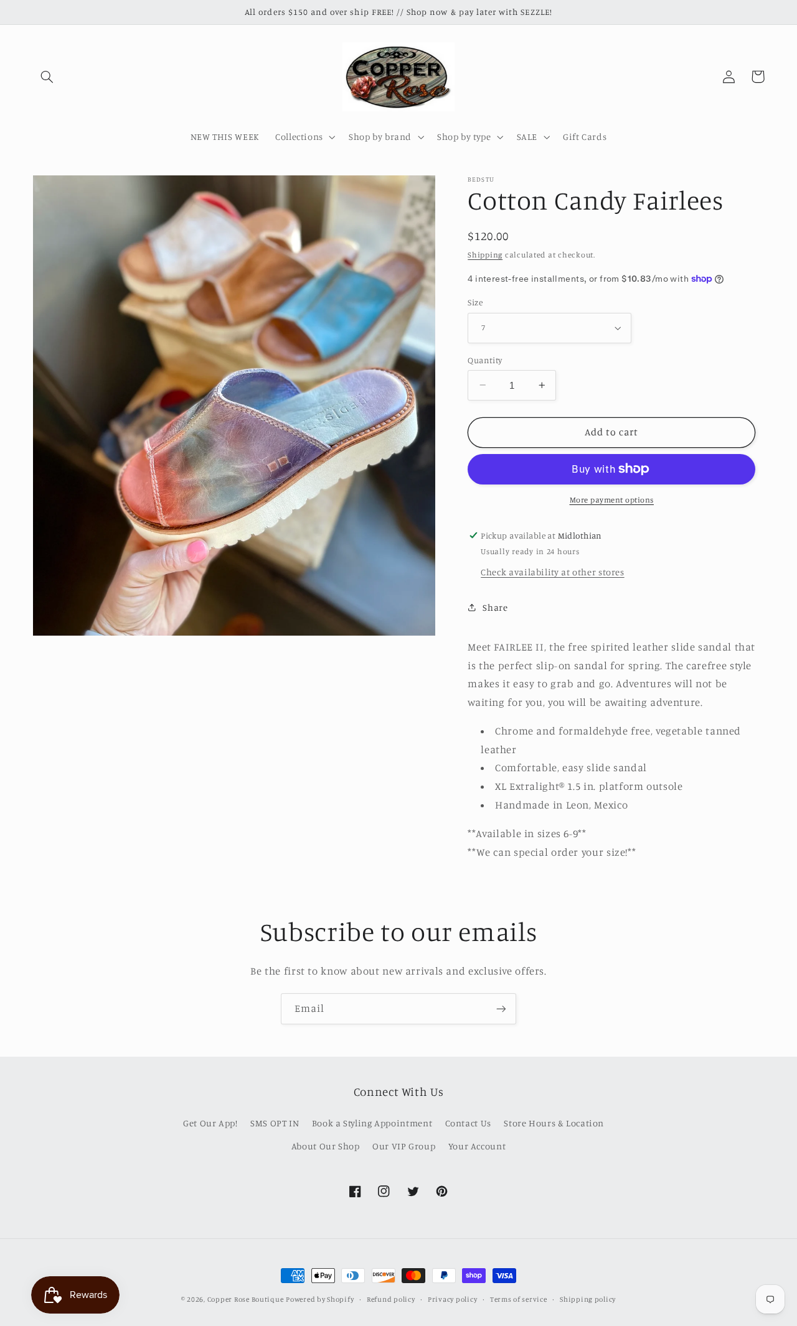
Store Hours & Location (554, 1123)
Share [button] (495, 607)
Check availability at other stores (552, 571)
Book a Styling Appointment (372, 1123)
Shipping (485, 254)
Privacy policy (452, 1299)
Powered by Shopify (320, 1299)
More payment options (612, 499)
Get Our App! (210, 1123)
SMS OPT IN (274, 1123)
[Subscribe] (501, 1008)
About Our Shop (325, 1146)
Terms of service (518, 1299)
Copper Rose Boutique (245, 1299)
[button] (47, 76)
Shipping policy (588, 1299)
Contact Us (468, 1123)
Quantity (485, 359)
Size (475, 302)
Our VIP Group (403, 1146)
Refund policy (391, 1299)
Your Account (477, 1146)
